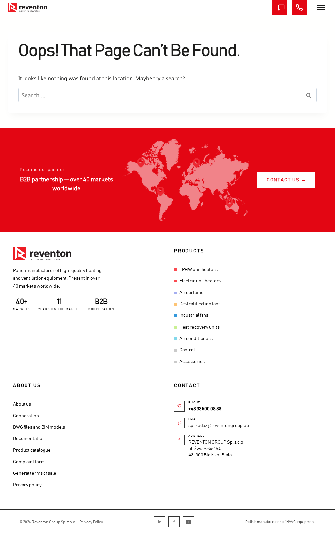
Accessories (192, 361)
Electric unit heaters (200, 281)
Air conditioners (196, 338)
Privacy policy (27, 485)
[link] (27, 7)
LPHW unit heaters (198, 269)
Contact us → (286, 180)
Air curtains (191, 292)
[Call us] (299, 7)
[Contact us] (279, 7)
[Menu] (321, 7)
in (159, 522)
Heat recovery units (199, 327)
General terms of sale (34, 473)
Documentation (29, 438)
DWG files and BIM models (39, 427)
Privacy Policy (91, 522)
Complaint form (29, 462)
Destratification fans (199, 304)
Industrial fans (193, 315)
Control (187, 350)
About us (22, 404)
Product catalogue (32, 450)
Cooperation (26, 416)
